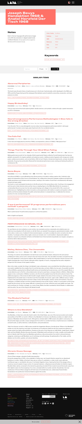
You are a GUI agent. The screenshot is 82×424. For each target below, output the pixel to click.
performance (35, 130)
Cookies (26, 414)
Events (10, 396)
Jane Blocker (32, 343)
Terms (40, 414)
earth (31, 340)
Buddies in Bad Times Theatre (16, 304)
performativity (12, 243)
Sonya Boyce (11, 198)
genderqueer (35, 374)
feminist (51, 196)
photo (18, 243)
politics (43, 165)
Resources (11, 404)
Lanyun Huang (22, 113)
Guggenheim (71, 340)
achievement (11, 289)
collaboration (30, 196)
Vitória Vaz (34, 243)
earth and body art (39, 340)
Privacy (33, 414)
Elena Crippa (44, 196)
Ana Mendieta (11, 340)
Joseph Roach (40, 343)
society (14, 376)
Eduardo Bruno (11, 218)
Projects (10, 400)
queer (37, 113)
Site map (10, 414)
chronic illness (12, 374)
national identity (65, 343)
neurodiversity (27, 130)
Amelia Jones (11, 97)
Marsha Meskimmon (27, 97)
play (59, 289)
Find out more (45, 421)
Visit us (29, 404)
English (19, 218)
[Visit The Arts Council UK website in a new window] (68, 415)
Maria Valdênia (26, 218)
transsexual (21, 376)
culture (37, 196)
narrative (37, 289)
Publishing (11, 402)
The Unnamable (21, 292)
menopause (32, 144)
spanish (65, 218)
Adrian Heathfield (13, 165)
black (15, 196)
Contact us (29, 405)
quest (67, 289)
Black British (21, 196)
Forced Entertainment (24, 165)
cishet (16, 241)
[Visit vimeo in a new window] (48, 403)
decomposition (21, 374)
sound (17, 198)
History (28, 402)
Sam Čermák (46, 97)
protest (27, 345)
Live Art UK (65, 399)
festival (36, 304)
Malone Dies (26, 289)
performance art (59, 59)
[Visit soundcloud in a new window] (50, 403)
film (55, 196)
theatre (28, 292)
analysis (18, 340)
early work (18, 289)
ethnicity (55, 340)
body (9, 144)
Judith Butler (49, 343)
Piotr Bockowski (67, 374)
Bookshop (10, 405)
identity (15, 113)
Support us (29, 407)
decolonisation (23, 241)
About (28, 394)
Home (9, 394)
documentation (28, 304)
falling (14, 144)
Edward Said (49, 340)
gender (9, 113)
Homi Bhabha (11, 343)
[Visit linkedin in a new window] (53, 403)
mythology (56, 343)
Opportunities (12, 398)
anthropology (25, 340)
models (49, 241)
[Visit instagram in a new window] (43, 403)
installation (24, 343)
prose (63, 289)
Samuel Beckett (12, 292)
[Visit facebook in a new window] (45, 403)
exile (60, 340)
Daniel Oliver (11, 130)
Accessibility (18, 414)
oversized (33, 218)
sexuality (43, 113)
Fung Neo (28, 374)
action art (48, 59)
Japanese (44, 241)
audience (10, 196)
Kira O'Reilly (25, 144)
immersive (19, 130)
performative (58, 218)
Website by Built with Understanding (34, 416)
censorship (19, 97)
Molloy (31, 289)
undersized (71, 218)
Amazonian (10, 241)
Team (27, 396)
